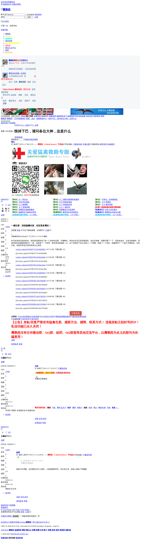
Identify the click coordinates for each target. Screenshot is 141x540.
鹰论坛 (28, 530)
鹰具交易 (26, 89)
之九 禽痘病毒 (107, 204)
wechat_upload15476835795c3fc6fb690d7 (31, 273)
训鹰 (33, 530)
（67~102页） (108, 215)
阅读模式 (111, 144)
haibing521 (5, 199)
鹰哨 (74, 408)
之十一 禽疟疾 (64, 207)
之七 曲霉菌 (23, 204)
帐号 (2, 14)
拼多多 (8, 45)
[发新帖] (11, 123)
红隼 (41, 530)
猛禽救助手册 (72, 116)
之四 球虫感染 (23, 202)
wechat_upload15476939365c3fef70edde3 (30, 289)
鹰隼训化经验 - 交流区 (17, 73)
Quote (17, 510)
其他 (34, 101)
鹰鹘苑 (8, 34)
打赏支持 (76, 313)
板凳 (18, 452)
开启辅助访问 (6, 4)
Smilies (26, 510)
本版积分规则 (6, 516)
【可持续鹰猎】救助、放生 (24, 119)
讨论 (34, 82)
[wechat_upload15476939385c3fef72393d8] (31, 308)
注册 (36, 17)
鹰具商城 (8, 52)
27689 (7, 372)
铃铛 (4, 101)
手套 (26, 95)
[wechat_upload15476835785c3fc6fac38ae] (31, 269)
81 (6, 354)
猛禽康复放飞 (61, 116)
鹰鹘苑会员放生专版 (113, 212)
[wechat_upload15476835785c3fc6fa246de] (31, 261)
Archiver (22, 522)
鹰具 (102, 116)
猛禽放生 (8, 36)
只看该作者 (77, 144)
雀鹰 (2, 362)
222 (9, 205)
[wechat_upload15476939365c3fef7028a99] (31, 285)
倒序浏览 (103, 144)
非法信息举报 (30, 69)
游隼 (53, 530)
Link (13, 510)
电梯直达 (14, 139)
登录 (18, 230)
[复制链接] (18, 137)
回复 (13, 340)
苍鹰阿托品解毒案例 (26, 210)
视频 (29, 82)
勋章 (7, 50)
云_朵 (3, 348)
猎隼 (57, 530)
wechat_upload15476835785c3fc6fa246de (30, 257)
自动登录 (30, 15)
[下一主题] (33, 125)
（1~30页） (24, 215)
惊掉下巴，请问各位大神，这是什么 (62, 119)
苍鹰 (15, 82)
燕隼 (2, 215)
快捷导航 (4, 30)
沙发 (36, 366)
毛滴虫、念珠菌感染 (110, 199)
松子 (10, 82)
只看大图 (86, 144)
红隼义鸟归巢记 (111, 210)
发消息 (8, 276)
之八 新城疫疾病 (65, 204)
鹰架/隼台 (12, 101)
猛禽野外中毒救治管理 (27, 212)
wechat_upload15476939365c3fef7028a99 (30, 281)
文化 (4, 85)
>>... (115, 408)
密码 (2, 17)
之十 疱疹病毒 (24, 207)
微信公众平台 (10, 48)
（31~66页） (66, 215)
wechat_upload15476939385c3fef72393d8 (31, 304)
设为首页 (4, 2)
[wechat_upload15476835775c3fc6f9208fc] (31, 253)
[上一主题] (24, 125)
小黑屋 (11, 522)
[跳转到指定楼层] (31, 139)
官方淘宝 (12, 43)
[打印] (17, 125)
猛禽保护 (44, 116)
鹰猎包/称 (102, 408)
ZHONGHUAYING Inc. (20, 534)
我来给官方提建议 (16, 69)
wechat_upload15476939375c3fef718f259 (30, 296)
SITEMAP (4, 530)
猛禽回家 (52, 116)
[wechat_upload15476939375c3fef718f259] (31, 300)
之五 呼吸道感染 (65, 202)
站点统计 (4, 522)
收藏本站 (11, 2)
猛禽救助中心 (41, 119)
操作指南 (8, 41)
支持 (41, 419)
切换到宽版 (16, 4)
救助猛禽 (81, 116)
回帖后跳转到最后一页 (31, 516)
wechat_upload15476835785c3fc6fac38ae (30, 265)
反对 (44, 419)
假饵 (20, 101)
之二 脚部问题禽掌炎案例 (69, 199)
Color (4, 510)
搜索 (23, 116)
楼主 (13, 142)
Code (22, 510)
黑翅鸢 (62, 530)
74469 (7, 227)
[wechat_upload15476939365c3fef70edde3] (31, 293)
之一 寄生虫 (23, 199)
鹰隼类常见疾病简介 (71, 212)
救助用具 (96, 116)
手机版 (16, 522)
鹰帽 (20, 95)
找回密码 (38, 14)
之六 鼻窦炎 (106, 202)
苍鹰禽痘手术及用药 (67, 210)
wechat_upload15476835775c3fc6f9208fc (30, 249)
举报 (20, 344)
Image (9, 510)
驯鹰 (37, 530)
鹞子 (45, 530)
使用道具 (14, 344)
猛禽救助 (8, 38)
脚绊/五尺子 (61, 408)
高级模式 (4, 507)
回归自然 (89, 116)
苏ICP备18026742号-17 (41, 522)
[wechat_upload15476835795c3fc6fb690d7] (31, 277)
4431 (9, 354)
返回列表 (4, 123)
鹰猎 (24, 530)
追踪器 (13, 95)
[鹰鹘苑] (6, 9)
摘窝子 (27, 101)
